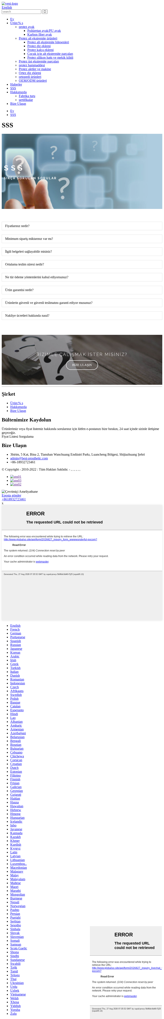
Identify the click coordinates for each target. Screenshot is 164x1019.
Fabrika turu (27, 96)
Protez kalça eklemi (40, 50)
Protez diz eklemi (39, 46)
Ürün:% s (16, 23)
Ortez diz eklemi (30, 73)
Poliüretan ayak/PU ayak (44, 30)
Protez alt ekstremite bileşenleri (48, 42)
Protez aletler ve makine (35, 69)
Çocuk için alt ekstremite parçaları (50, 53)
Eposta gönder (11, 495)
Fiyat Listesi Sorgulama (18, 436)
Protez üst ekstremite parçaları (39, 61)
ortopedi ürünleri (30, 77)
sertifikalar (26, 100)
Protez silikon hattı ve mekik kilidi (50, 57)
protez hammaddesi (32, 65)
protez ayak (26, 27)
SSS (13, 88)
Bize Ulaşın (18, 103)
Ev (12, 19)
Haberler (16, 84)
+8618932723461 (14, 499)
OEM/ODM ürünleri (33, 80)
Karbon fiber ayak (39, 34)
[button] (82, 365)
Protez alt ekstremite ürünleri (38, 38)
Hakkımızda (18, 92)
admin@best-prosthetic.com (29, 458)
